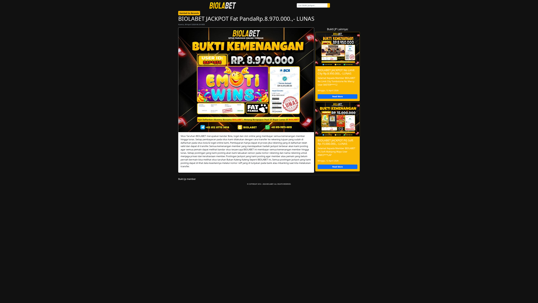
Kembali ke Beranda (189, 13)
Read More (337, 96)
